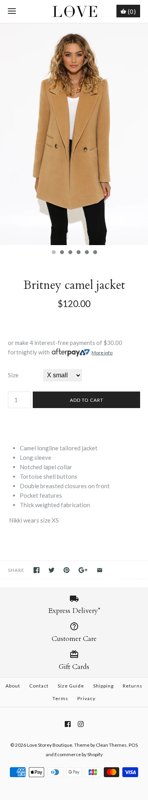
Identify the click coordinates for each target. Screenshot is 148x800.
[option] (74, 134)
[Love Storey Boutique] (74, 11)
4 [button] (78, 253)
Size (13, 374)
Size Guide (71, 686)
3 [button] (70, 253)
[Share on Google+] (83, 570)
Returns (132, 686)
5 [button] (86, 253)
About (13, 686)
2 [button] (62, 253)
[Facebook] (68, 724)
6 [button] (95, 253)
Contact (39, 686)
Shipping (103, 686)
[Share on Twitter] (51, 570)
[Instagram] (81, 724)
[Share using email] (100, 570)
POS (133, 745)
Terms (60, 698)
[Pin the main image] (66, 570)
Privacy (86, 698)
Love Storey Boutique (49, 745)
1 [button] (53, 253)
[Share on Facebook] (36, 570)
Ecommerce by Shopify (78, 754)
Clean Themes (111, 745)
